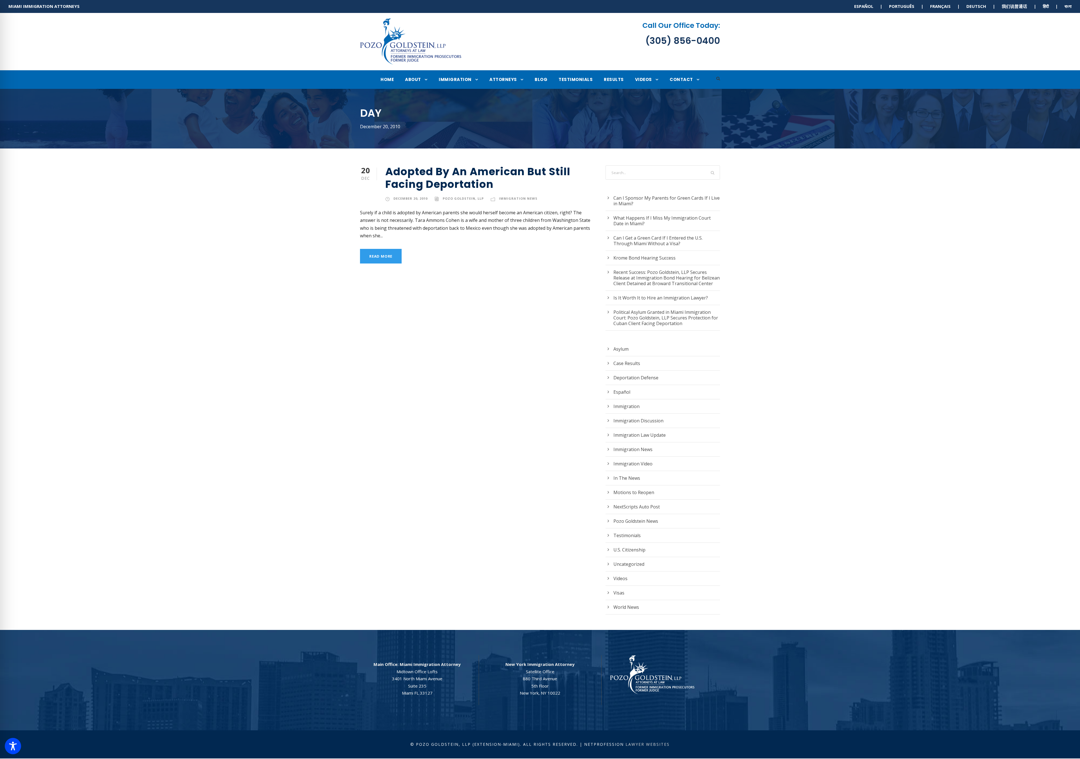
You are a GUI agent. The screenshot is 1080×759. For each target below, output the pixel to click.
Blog (541, 79)
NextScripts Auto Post (636, 507)
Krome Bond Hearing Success (644, 258)
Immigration (455, 79)
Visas (618, 593)
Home (387, 79)
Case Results (626, 363)
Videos (643, 79)
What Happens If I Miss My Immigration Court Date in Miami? (662, 221)
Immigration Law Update (639, 435)
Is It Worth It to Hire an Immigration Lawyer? (660, 298)
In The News (626, 478)
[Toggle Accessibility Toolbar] (13, 746)
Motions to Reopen (633, 492)
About (413, 79)
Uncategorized (628, 564)
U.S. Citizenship (629, 550)
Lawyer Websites (648, 744)
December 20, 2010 (410, 198)
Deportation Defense (635, 378)
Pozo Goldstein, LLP (463, 198)
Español (621, 392)
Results (614, 79)
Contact (681, 79)
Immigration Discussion (638, 421)
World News (626, 607)
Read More (380, 256)
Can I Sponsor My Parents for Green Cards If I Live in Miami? (666, 201)
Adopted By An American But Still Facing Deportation (477, 177)
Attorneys (503, 79)
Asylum (621, 349)
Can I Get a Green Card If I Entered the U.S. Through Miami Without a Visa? (658, 241)
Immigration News (518, 198)
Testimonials (576, 79)
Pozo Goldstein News (635, 521)
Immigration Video (632, 464)
